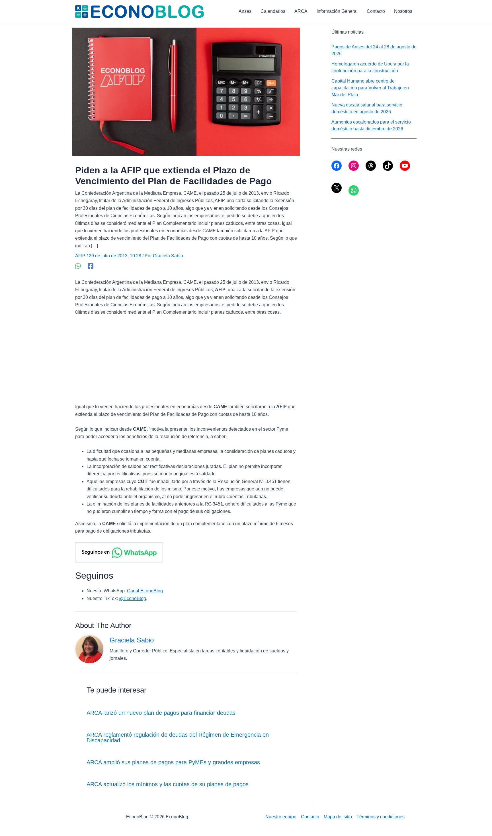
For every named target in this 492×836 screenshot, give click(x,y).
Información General (337, 11)
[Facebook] (90, 266)
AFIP (80, 255)
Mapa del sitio (338, 816)
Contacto (376, 11)
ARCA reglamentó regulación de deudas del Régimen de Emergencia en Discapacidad (178, 737)
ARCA (301, 11)
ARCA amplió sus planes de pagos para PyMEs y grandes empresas (173, 762)
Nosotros (403, 11)
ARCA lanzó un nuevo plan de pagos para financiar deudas (161, 713)
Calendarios (273, 11)
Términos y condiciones (380, 816)
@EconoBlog (132, 598)
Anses (245, 11)
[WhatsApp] (78, 266)
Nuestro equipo (280, 816)
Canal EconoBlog (145, 590)
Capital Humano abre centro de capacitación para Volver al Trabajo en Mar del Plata (370, 88)
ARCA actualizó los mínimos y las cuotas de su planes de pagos (168, 784)
